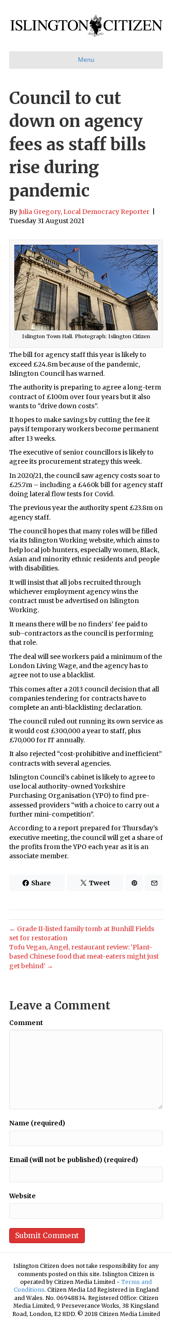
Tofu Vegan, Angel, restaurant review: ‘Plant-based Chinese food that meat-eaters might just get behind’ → (84, 956)
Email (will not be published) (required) (73, 1160)
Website (22, 1196)
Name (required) (37, 1123)
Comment (26, 1023)
